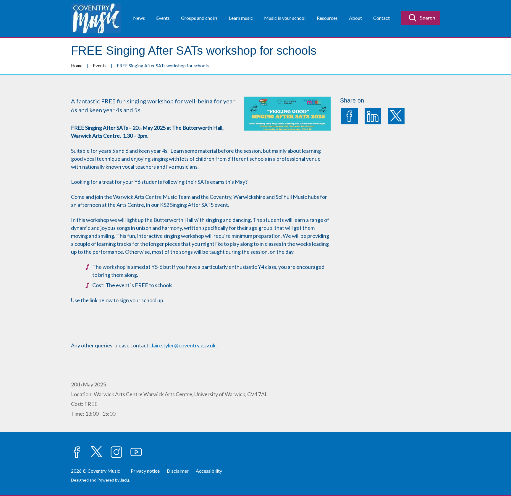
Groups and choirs (199, 18)
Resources (327, 18)
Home (77, 65)
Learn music (241, 18)
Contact (381, 18)
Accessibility (209, 471)
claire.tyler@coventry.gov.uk (182, 345)
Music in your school (284, 18)
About (355, 18)
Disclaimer (178, 471)
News (139, 18)
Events (163, 18)
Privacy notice (145, 471)
